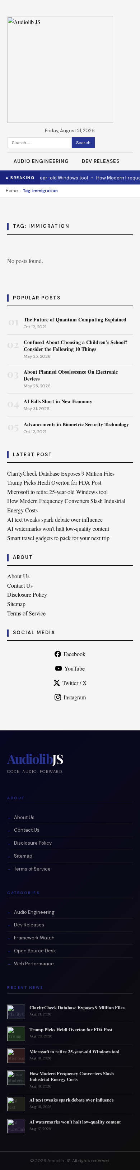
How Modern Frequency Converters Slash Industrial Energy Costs (71, 1076)
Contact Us (20, 585)
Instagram (75, 697)
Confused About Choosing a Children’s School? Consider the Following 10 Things (75, 345)
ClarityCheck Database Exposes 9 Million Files (61, 473)
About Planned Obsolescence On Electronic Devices (71, 375)
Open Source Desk (35, 951)
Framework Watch (34, 938)
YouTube (74, 668)
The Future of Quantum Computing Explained (75, 319)
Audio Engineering (41, 161)
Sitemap (16, 604)
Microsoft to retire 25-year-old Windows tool (57, 491)
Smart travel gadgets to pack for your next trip (58, 538)
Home (12, 190)
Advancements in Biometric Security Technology (76, 424)
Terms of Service (26, 613)
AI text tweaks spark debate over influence (55, 519)
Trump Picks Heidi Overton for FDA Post (54, 482)
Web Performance (34, 964)
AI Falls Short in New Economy (58, 401)
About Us (18, 576)
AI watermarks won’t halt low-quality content (58, 528)
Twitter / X (74, 682)
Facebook (74, 654)
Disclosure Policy (27, 594)
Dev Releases (101, 161)
